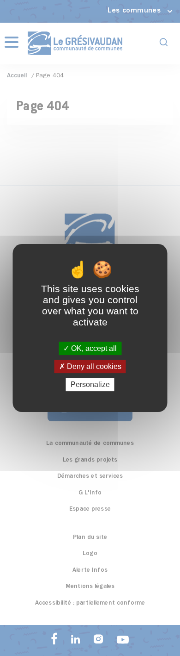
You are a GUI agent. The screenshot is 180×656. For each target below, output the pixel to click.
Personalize (90, 384)
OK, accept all (93, 348)
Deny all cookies (93, 366)
